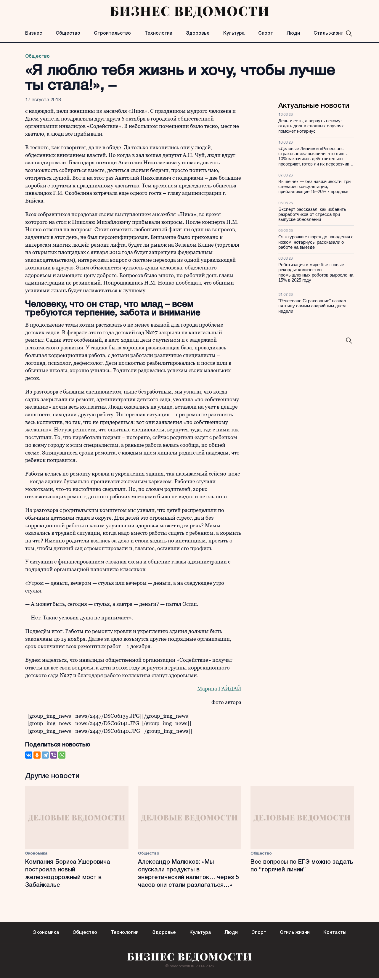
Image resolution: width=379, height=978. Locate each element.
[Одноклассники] (37, 755)
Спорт (265, 33)
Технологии (158, 33)
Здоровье (198, 33)
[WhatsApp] (61, 755)
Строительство (112, 33)
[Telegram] (45, 755)
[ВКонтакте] (28, 755)
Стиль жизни (328, 33)
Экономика (36, 853)
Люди (293, 33)
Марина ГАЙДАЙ (219, 688)
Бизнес (33, 33)
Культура (234, 33)
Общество (68, 33)
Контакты (334, 933)
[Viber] (53, 755)
